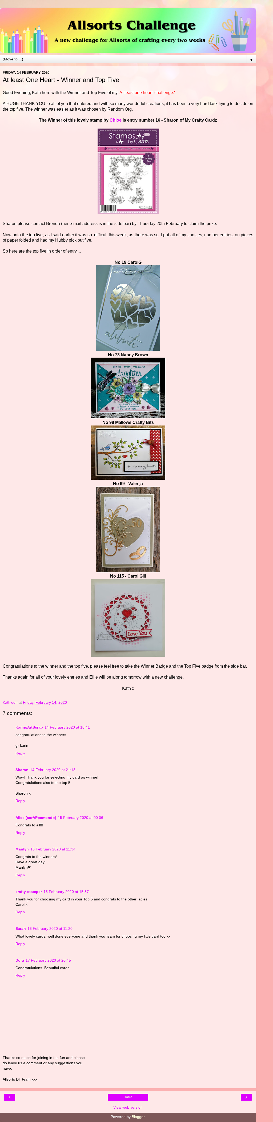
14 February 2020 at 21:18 (52, 770)
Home (128, 1097)
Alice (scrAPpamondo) (35, 817)
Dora (19, 960)
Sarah (20, 928)
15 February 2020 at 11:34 (52, 849)
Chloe (115, 120)
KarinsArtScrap (29, 727)
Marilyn (22, 849)
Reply (20, 753)
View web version (128, 1107)
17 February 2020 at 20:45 (48, 960)
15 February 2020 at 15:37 (66, 891)
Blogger (138, 1117)
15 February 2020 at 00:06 (80, 817)
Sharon (22, 770)
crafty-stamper (28, 891)
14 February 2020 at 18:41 (67, 727)
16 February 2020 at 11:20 (50, 928)
